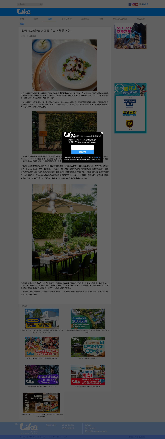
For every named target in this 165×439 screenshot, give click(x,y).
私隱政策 (97, 157)
